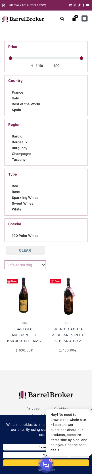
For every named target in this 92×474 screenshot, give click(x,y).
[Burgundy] (10, 147)
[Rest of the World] (10, 103)
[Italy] (10, 97)
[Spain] (10, 109)
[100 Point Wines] (10, 235)
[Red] (10, 185)
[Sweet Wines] (10, 203)
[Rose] (10, 191)
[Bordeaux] (10, 141)
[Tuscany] (10, 159)
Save (14, 281)
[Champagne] (10, 153)
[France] (10, 92)
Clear (25, 250)
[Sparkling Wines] (10, 197)
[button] (62, 18)
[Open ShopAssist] (46, 464)
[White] (10, 208)
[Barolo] (10, 135)
